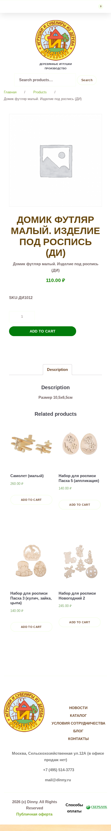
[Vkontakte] (73, 698)
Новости (78, 708)
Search (86, 80)
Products (40, 92)
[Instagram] (84, 698)
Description (57, 369)
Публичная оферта (34, 814)
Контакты (78, 739)
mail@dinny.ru (58, 780)
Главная (10, 92)
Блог (78, 731)
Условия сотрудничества (78, 723)
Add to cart (43, 331)
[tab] (57, 369)
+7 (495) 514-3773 (58, 770)
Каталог (78, 715)
